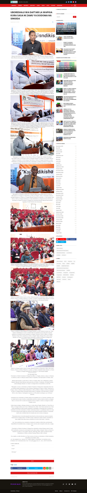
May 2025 (66, 204)
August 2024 (66, 187)
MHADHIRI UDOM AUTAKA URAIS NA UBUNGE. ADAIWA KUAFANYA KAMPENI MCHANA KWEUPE (69, 83)
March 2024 (66, 178)
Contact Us (66, 491)
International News (61, 252)
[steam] (66, 2)
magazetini (71, 272)
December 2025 (66, 217)
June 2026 (66, 229)
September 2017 (66, 155)
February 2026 (66, 221)
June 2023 (66, 161)
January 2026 (66, 219)
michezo (64, 255)
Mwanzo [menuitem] (14, 5)
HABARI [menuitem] (20, 5)
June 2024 (66, 184)
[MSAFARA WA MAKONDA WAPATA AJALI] (59, 139)
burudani (59, 263)
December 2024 (66, 195)
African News (60, 248)
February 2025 (66, 199)
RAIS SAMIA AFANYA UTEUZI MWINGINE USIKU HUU (69, 105)
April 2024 (66, 180)
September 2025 (66, 212)
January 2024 (66, 174)
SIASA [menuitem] (43, 5)
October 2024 (66, 191)
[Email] (50, 468)
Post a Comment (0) (32, 473)
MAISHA (72, 275)
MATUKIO (59, 279)
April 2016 (66, 153)
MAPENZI (58, 277)
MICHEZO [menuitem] (26, 5)
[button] (71, 5)
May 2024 (66, 182)
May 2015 (66, 148)
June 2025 (66, 206)
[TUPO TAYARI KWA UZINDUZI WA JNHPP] (59, 38)
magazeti (65, 272)
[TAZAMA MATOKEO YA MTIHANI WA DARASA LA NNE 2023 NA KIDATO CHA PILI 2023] (59, 75)
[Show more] (53, 468)
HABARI (15, 9)
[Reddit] (44, 468)
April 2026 (66, 225)
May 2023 (66, 159)
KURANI (68, 270)
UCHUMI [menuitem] (53, 5)
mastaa (58, 255)
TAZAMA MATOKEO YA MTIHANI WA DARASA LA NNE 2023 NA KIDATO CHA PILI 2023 (69, 76)
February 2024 (66, 176)
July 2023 (66, 163)
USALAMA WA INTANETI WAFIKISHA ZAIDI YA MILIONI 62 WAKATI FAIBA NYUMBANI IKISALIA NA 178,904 (69, 52)
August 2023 (66, 165)
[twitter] (71, 2)
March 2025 (66, 200)
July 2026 (66, 231)
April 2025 (66, 202)
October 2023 (66, 168)
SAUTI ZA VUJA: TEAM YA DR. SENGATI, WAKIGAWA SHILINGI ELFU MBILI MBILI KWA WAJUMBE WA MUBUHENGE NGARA (69, 124)
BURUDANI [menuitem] (59, 5)
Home (12, 9)
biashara (70, 261)
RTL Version (73, 491)
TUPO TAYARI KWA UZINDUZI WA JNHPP (68, 37)
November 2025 (66, 216)
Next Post (51, 476)
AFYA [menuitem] (48, 5)
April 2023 (66, 157)
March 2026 (66, 223)
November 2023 (66, 170)
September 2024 (66, 189)
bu (74, 261)
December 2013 (66, 146)
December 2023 (66, 172)
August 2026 (66, 233)
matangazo (70, 277)
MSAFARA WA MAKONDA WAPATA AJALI (69, 138)
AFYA (65, 261)
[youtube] (73, 2)
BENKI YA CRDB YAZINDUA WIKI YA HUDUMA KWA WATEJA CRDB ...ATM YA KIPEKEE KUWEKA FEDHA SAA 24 (69, 91)
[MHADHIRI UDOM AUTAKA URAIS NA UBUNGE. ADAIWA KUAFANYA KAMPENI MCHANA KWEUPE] (59, 82)
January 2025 (66, 197)
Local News (69, 252)
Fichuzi (17, 491)
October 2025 (66, 214)
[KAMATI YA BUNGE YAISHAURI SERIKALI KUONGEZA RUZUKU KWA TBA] (59, 44)
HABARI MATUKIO (65, 266)
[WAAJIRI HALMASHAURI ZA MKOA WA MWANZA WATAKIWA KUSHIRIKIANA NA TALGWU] (59, 98)
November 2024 (66, 193)
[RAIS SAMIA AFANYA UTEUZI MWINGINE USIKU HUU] (59, 105)
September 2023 (66, 167)
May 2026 (66, 227)
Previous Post (14, 476)
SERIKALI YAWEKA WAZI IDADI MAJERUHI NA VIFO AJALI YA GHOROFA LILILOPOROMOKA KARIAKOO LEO (69, 132)
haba (63, 263)
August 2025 (66, 210)
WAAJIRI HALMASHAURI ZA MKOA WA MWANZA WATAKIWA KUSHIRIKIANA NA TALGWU (69, 98)
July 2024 (66, 185)
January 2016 (66, 150)
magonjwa (59, 275)
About (61, 491)
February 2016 (66, 151)
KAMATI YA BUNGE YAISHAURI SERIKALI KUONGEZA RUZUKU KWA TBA (69, 44)
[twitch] (75, 2)
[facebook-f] (69, 2)
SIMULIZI (58, 281)
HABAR (68, 263)
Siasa (69, 279)
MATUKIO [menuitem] (32, 5)
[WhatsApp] (47, 468)
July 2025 (66, 208)
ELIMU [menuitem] (38, 5)
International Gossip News (62, 250)
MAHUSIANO (66, 275)
